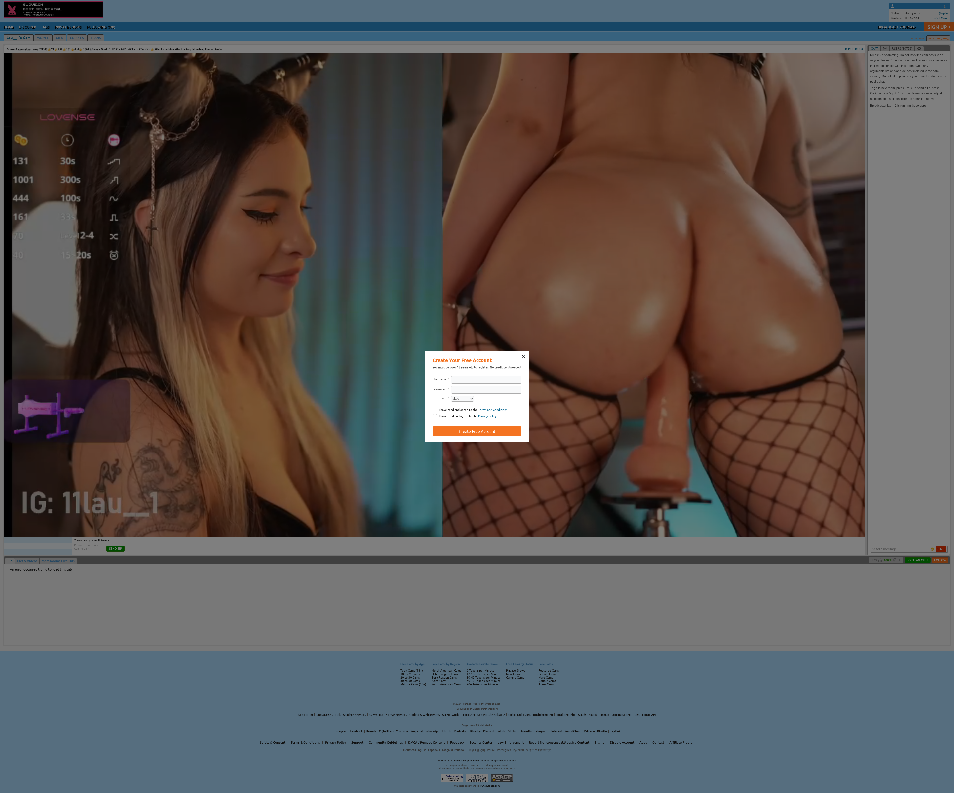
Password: (440, 389)
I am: (444, 398)
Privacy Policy (487, 416)
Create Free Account (477, 431)
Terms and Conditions (492, 410)
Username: (440, 379)
